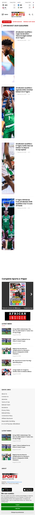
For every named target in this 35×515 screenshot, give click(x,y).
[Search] (30, 14)
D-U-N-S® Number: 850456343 (11, 424)
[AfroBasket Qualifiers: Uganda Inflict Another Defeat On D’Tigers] (8, 112)
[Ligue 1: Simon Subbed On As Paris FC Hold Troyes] (6, 341)
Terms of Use (6, 402)
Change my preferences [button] (17, 512)
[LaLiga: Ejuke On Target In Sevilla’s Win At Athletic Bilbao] (6, 372)
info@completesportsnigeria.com (14, 482)
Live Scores (7, 22)
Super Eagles (17, 22)
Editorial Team (6, 405)
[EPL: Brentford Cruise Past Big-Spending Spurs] (6, 363)
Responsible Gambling (8, 421)
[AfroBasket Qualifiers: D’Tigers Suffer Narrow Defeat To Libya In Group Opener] (8, 168)
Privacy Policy (6, 410)
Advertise (4, 399)
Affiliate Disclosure (7, 418)
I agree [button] (18, 504)
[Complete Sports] (18, 14)
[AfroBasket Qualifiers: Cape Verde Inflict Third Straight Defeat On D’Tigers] (8, 56)
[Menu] (5, 14)
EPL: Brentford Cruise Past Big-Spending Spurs (22, 361)
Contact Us (5, 396)
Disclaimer (5, 407)
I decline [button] (17, 508)
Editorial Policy (6, 413)
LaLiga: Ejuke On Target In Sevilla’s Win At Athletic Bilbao (22, 370)
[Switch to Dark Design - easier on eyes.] (32, 14)
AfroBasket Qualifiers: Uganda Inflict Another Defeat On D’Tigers (24, 90)
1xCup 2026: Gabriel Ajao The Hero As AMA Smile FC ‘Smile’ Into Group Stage (23, 330)
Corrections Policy (7, 416)
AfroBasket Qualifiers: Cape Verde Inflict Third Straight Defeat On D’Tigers (24, 35)
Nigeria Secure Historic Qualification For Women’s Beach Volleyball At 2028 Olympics (21, 351)
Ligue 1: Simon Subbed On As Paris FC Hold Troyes (21, 340)
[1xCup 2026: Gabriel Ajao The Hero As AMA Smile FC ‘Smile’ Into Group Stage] (6, 331)
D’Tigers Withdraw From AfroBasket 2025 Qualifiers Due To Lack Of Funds (24, 203)
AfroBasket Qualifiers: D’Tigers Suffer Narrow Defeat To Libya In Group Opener (24, 147)
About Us (4, 394)
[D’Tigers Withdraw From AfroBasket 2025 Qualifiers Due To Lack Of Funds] (8, 224)
